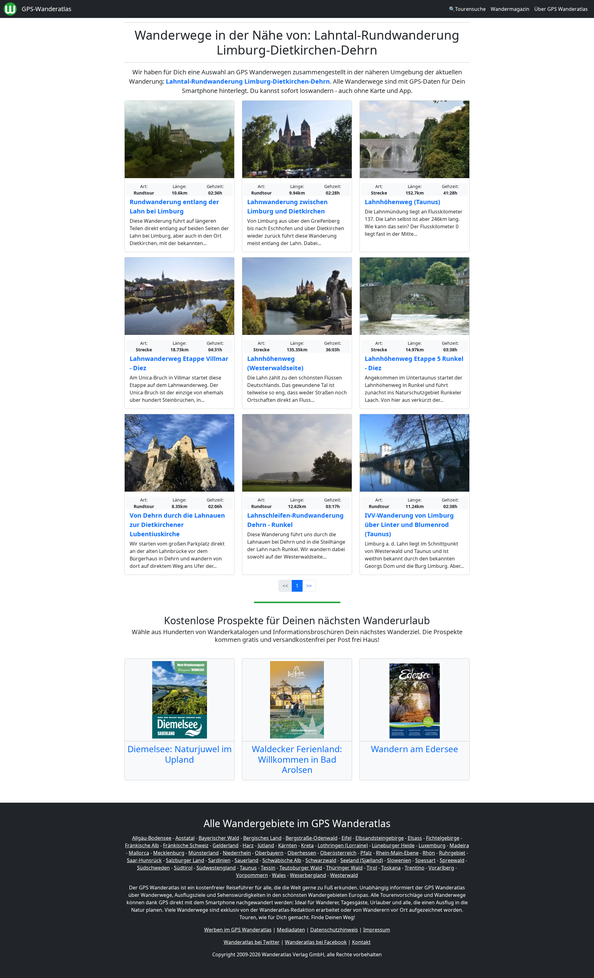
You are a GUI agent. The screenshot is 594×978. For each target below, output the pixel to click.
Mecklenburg (168, 852)
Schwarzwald (320, 860)
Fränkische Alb (142, 845)
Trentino (414, 867)
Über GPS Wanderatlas (561, 9)
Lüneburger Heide (393, 845)
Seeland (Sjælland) (361, 860)
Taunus (248, 867)
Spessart (425, 860)
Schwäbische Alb (281, 860)
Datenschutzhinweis (334, 929)
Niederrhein (237, 852)
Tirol (372, 867)
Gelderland (226, 845)
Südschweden (153, 867)
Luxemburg (432, 845)
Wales (279, 875)
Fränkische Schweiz (186, 845)
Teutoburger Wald (300, 867)
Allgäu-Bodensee (151, 838)
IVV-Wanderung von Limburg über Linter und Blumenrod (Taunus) (409, 524)
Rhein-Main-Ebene (397, 852)
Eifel (346, 838)
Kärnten (287, 845)
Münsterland (203, 852)
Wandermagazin (510, 9)
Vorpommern (252, 875)
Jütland (266, 845)
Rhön (429, 852)
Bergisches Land (262, 838)
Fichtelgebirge (442, 838)
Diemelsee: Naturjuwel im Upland (179, 754)
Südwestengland (216, 867)
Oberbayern (269, 852)
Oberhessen (301, 852)
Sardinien (219, 860)
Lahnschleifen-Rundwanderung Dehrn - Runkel (295, 520)
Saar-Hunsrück (144, 860)
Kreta (307, 845)
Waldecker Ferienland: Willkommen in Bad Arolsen (297, 759)
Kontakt (361, 942)
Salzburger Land (185, 860)
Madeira (459, 845)
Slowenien (399, 860)
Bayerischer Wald (219, 838)
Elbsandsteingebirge (379, 838)
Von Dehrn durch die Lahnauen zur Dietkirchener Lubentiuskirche (177, 524)
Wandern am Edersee (414, 749)
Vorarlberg (441, 867)
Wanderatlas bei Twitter (252, 942)
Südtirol (183, 867)
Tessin (268, 867)
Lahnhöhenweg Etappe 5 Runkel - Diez (414, 363)
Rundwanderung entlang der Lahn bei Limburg (174, 206)
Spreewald (452, 860)
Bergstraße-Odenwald (312, 838)
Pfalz (366, 852)
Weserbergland (308, 875)
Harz (248, 845)
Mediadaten (291, 929)
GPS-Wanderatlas (46, 9)
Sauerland (246, 860)
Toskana (391, 867)
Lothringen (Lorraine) (343, 845)
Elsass (415, 838)
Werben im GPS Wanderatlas (238, 929)
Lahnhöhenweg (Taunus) (402, 202)
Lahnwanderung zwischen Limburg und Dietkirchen (287, 206)
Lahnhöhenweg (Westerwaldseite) (275, 363)
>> (309, 585)
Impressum (376, 929)
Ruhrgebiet (452, 852)
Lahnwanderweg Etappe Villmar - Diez (179, 363)
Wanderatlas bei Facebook (316, 942)
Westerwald (344, 875)
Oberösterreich (338, 852)
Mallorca (139, 852)
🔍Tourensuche (467, 9)
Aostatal (185, 838)
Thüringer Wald (344, 867)
